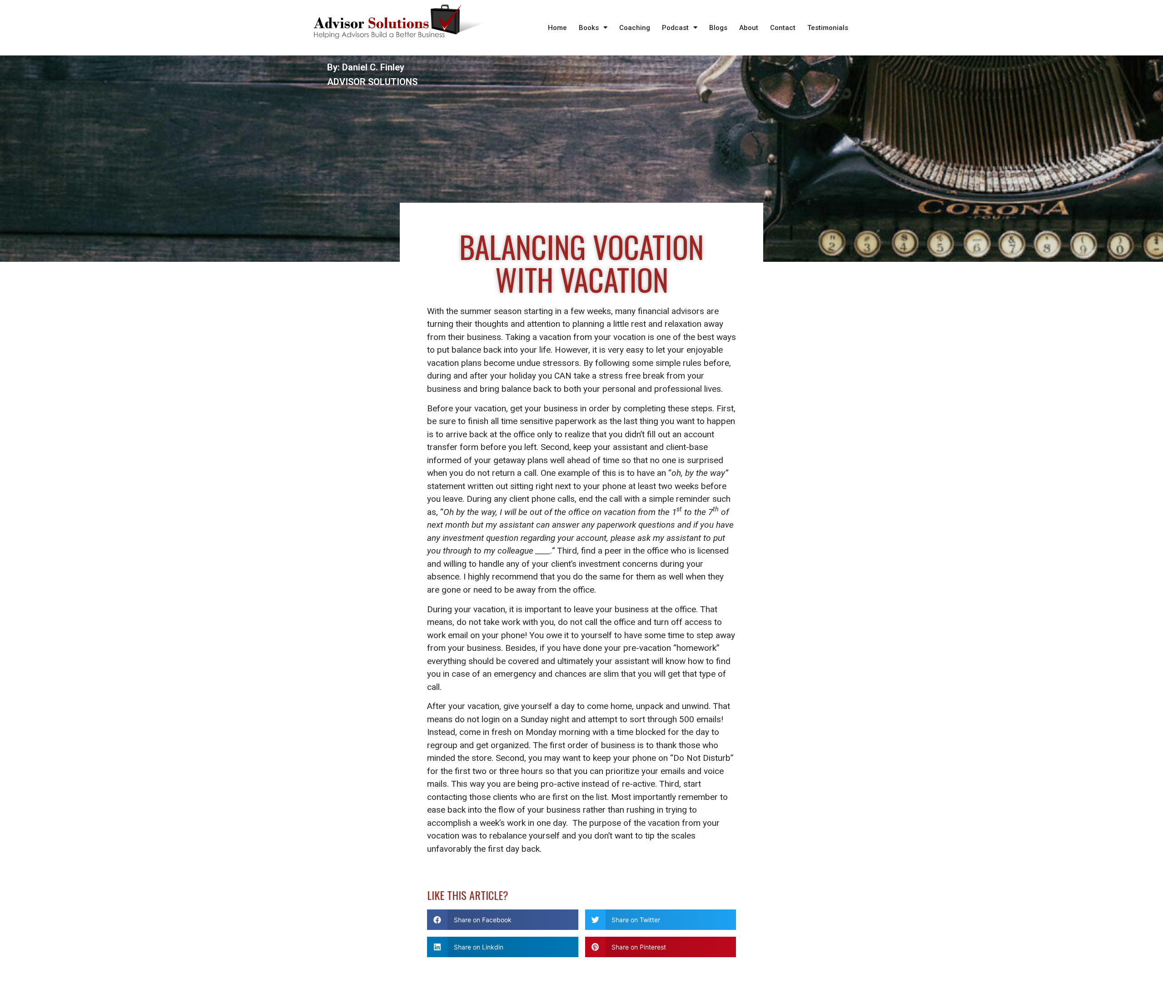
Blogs (718, 28)
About (748, 28)
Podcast (675, 28)
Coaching (634, 28)
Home (557, 28)
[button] (502, 919)
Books (589, 28)
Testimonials (827, 28)
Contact (782, 28)
